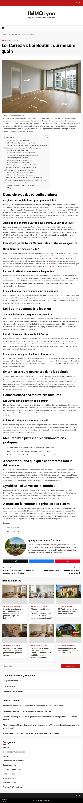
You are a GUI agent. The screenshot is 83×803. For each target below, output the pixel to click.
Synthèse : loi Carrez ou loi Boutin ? (18, 183)
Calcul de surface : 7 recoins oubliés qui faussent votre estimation (18, 570)
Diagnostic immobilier (12, 681)
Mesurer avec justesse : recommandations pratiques (24, 177)
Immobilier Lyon (9, 778)
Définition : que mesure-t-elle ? (19, 150)
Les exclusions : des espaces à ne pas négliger (24, 155)
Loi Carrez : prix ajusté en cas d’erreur (21, 172)
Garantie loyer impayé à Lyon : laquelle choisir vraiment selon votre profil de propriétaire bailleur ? (14, 594)
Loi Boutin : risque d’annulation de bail (21, 175)
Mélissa (50, 545)
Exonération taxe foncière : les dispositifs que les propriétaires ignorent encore (14, 633)
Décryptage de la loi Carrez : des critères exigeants (23, 148)
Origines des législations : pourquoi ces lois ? (23, 143)
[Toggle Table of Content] (45, 137)
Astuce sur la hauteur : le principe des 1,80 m (21, 185)
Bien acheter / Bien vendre (10, 40)
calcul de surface (48, 266)
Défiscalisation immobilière (14, 692)
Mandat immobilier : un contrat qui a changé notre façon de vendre (68, 633)
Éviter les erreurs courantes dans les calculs (21, 167)
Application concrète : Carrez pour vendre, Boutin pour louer (29, 145)
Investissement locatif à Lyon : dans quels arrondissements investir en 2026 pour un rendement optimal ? (41, 633)
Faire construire (9, 774)
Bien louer (7, 756)
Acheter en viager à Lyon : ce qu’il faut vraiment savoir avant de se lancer (33, 706)
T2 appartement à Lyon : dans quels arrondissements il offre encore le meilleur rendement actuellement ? (41, 594)
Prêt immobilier (9, 686)
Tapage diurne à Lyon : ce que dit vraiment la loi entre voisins (28, 711)
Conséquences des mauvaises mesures (19, 170)
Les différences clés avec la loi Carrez (21, 162)
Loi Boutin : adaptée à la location (17, 158)
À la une (6, 747)
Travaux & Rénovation (12, 787)
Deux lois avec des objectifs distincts (18, 140)
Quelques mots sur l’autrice (18, 188)
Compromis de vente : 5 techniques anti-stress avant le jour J (61, 570)
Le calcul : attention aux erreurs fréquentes (23, 153)
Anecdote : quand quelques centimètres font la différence (26, 180)
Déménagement (10, 765)
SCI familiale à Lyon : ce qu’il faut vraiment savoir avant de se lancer (68, 594)
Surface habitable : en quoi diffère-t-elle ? (22, 160)
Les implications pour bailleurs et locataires (23, 165)
